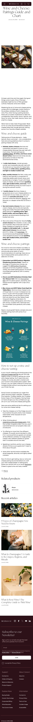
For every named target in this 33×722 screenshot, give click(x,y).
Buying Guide (6, 695)
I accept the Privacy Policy (12, 663)
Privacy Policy (5, 652)
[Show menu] (4, 4)
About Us (21, 676)
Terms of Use (23, 701)
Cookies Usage (23, 704)
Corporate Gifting (7, 701)
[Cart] (28, 4)
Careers (21, 679)
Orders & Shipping (7, 679)
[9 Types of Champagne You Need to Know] (16, 510)
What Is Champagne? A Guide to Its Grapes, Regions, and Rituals (15, 557)
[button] (25, 4)
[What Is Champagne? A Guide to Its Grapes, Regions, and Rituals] (16, 540)
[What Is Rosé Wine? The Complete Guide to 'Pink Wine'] (16, 581)
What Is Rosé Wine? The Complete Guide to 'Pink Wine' (16, 601)
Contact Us (5, 676)
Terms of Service (16, 652)
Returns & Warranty (7, 682)
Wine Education (6, 704)
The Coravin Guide (7, 707)
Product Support (6, 685)
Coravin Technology (8, 698)
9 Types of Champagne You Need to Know (14, 522)
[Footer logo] (6, 621)
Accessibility (22, 707)
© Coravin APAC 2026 (7, 721)
